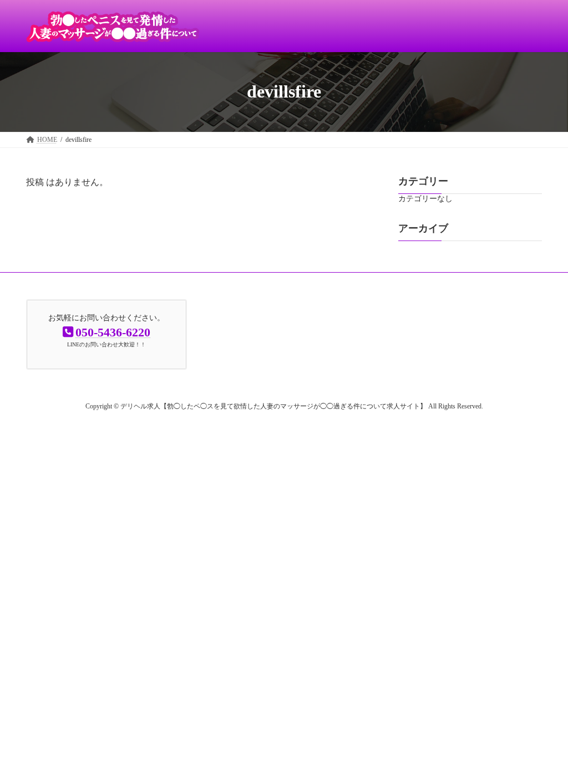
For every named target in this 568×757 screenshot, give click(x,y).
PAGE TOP (543, 723)
